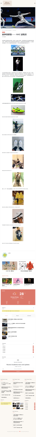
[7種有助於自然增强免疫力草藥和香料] (14, 408)
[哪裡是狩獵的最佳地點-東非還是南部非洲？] (21, 408)
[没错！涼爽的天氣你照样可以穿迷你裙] (14, 404)
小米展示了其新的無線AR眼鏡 (12, 336)
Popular (6, 315)
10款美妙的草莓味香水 (16, 284)
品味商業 (4, 350)
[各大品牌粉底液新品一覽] (29, 281)
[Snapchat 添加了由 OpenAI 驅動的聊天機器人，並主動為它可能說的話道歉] (14, 406)
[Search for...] (34, 4)
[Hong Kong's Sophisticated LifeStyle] (7, 3)
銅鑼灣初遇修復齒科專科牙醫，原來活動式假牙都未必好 (16, 327)
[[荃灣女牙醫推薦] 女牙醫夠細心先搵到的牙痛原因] (4, 320)
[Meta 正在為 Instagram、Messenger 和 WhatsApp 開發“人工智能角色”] (21, 404)
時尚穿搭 (6, 30)
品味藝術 (4, 352)
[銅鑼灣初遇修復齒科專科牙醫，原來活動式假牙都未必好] (4, 329)
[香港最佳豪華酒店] (21, 406)
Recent (17, 315)
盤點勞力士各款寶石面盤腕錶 (12, 331)
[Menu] (1, 4)
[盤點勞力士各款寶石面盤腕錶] (4, 333)
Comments (29, 315)
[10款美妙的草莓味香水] (18, 281)
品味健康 (4, 349)
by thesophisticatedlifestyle (25, 431)
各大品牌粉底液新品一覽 (27, 284)
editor (9, 253)
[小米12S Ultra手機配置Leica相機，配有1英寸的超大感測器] (4, 325)
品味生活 (4, 346)
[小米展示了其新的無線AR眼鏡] (4, 337)
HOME (4, 30)
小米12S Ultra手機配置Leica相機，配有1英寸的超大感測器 (16, 323)
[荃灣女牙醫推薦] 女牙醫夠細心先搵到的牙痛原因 (15, 319)
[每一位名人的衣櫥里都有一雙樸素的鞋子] (7, 281)
